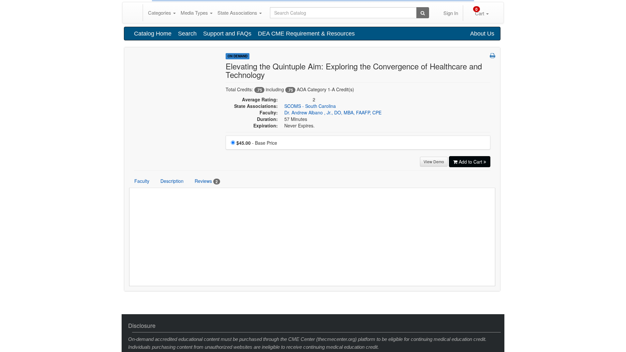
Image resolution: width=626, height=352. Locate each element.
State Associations (238, 124)
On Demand (237, 168)
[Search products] (422, 124)
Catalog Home (152, 145)
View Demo (434, 273)
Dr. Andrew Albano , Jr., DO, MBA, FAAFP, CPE (332, 224)
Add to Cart (471, 274)
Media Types (195, 124)
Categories (160, 124)
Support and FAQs (227, 145)
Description (172, 293)
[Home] (134, 125)
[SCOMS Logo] (175, 169)
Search (187, 145)
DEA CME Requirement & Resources (306, 145)
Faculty (141, 293)
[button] (492, 167)
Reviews (206, 293)
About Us (482, 145)
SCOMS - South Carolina (310, 218)
